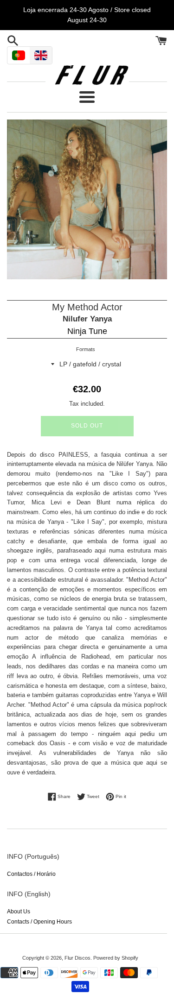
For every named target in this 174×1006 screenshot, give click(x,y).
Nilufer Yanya (87, 318)
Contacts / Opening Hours (39, 921)
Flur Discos (77, 958)
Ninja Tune (87, 331)
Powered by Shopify (115, 958)
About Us (18, 911)
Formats (85, 349)
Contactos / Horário (31, 874)
